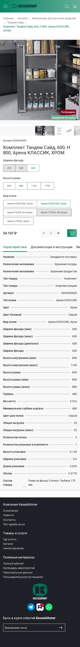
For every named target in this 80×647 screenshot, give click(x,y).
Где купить (10, 539)
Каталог (23, 18)
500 (21, 168)
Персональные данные (17, 572)
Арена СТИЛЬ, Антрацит (54, 212)
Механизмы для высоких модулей (54, 18)
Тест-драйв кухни (14, 524)
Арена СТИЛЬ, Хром (18, 221)
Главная (8, 18)
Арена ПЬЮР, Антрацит (20, 212)
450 (9, 168)
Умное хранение (13, 548)
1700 (47, 186)
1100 (34, 186)
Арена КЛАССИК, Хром (53, 203)
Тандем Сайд (15, 22)
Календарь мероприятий (19, 568)
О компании (10, 510)
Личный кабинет (13, 563)
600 (33, 168)
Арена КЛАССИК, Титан (20, 203)
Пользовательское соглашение (23, 577)
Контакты (9, 519)
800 (21, 186)
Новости (8, 515)
